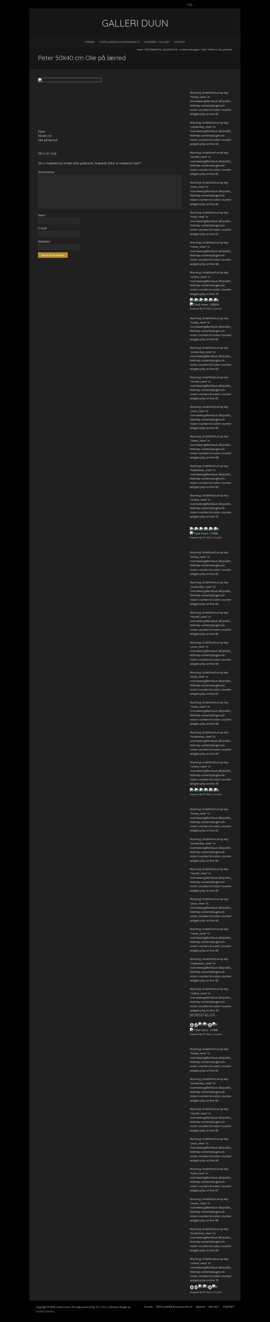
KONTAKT (180, 41)
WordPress (102, 1306)
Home (140, 49)
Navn (42, 215)
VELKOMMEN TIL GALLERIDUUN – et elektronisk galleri (172, 49)
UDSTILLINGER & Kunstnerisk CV (119, 41)
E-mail (43, 228)
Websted (44, 241)
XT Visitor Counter (212, 308)
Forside (90, 41)
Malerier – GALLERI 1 (157, 41)
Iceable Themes (45, 1311)
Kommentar (47, 172)
